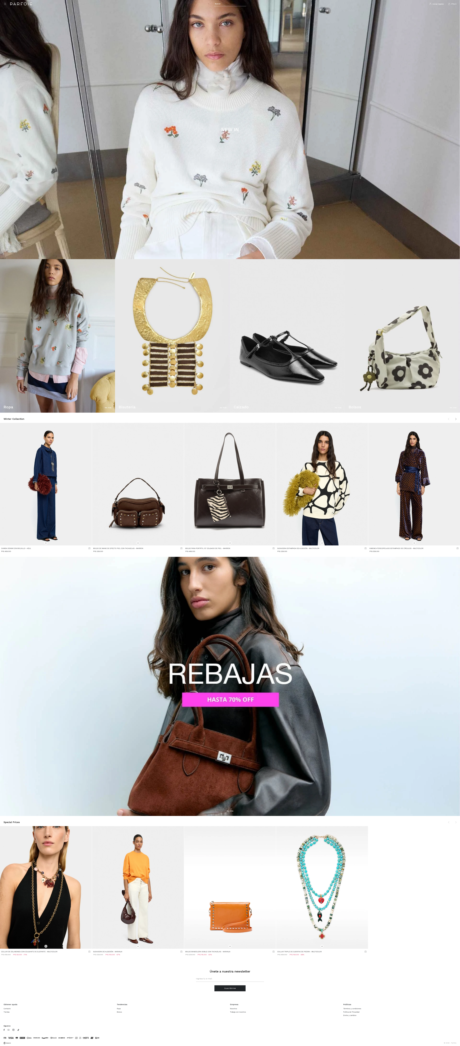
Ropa (119, 1009)
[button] (230, 3)
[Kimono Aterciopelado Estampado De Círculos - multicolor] (414, 484)
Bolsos (119, 1012)
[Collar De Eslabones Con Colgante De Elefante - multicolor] (46, 887)
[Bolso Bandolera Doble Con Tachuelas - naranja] (230, 887)
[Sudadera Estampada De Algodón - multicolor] (322, 484)
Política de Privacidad (351, 1012)
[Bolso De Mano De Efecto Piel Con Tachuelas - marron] (138, 484)
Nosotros (233, 1009)
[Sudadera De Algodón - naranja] (138, 887)
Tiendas (7, 1012)
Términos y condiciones (352, 1009)
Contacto (7, 1009)
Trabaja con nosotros (238, 1012)
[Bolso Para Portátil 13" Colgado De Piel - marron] (230, 484)
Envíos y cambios (349, 1015)
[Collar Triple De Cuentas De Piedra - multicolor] (322, 887)
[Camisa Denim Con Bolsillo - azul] (46, 484)
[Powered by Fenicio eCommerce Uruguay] (7, 1043)
